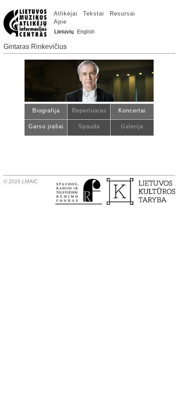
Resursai (122, 13)
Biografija (46, 110)
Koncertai (132, 110)
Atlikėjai (65, 13)
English (86, 32)
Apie (60, 21)
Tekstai (93, 13)
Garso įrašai (46, 126)
